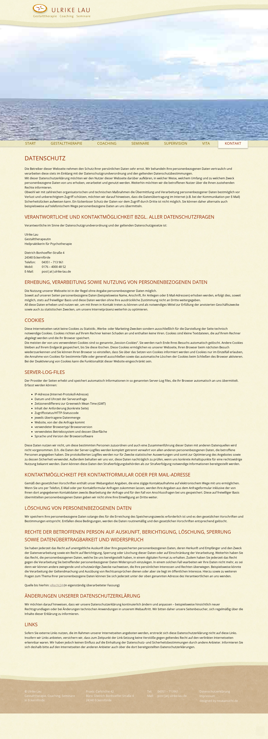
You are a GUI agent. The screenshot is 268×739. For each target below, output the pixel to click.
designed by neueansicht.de (218, 701)
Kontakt (233, 143)
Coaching (106, 143)
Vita (206, 143)
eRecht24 (56, 585)
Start (30, 143)
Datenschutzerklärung (214, 691)
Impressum (207, 696)
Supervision (175, 143)
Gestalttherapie (66, 143)
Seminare (140, 143)
